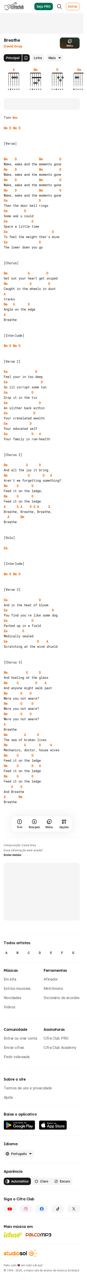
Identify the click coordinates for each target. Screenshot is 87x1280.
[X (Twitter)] (74, 1209)
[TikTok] (58, 1209)
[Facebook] (42, 1209)
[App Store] (53, 1125)
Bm (15, 118)
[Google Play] (19, 1125)
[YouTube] (10, 1209)
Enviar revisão (12, 855)
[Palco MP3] (39, 1234)
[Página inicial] (14, 6)
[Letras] (13, 1234)
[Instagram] (26, 1209)
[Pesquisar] (59, 6)
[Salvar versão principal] (26, 58)
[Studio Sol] (20, 1253)
